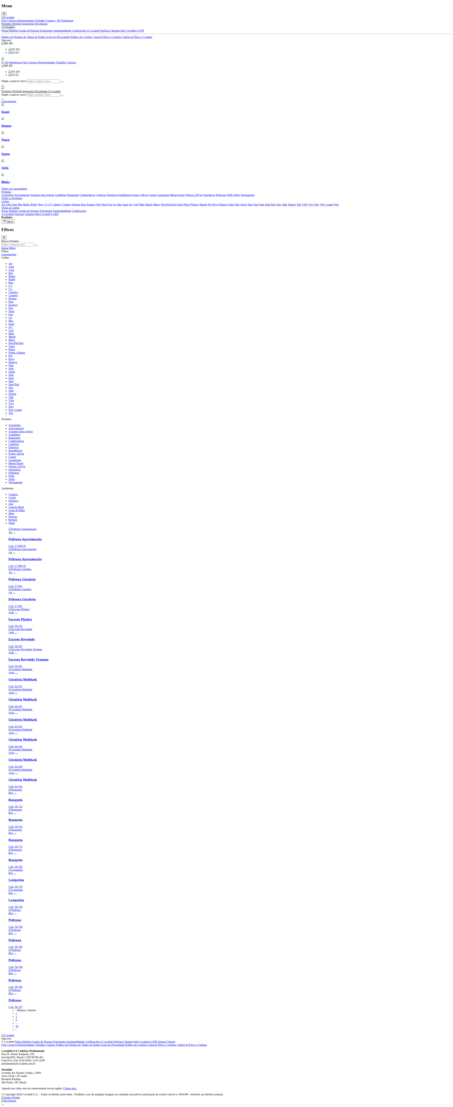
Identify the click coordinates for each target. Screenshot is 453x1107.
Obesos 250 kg (194, 195)
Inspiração (28, 23)
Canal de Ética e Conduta (107, 37)
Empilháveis (124, 195)
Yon (336, 204)
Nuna (179, 204)
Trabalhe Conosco (45, 20)
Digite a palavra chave (13, 81)
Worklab (17, 23)
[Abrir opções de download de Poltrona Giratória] (14, 573)
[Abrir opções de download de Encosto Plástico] (16, 613)
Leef (136, 204)
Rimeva (223, 204)
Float (104, 204)
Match (149, 204)
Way (316, 204)
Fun (110, 204)
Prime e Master (199, 204)
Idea (119, 204)
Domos (76, 204)
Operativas (209, 195)
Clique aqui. (70, 1088)
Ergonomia (46, 30)
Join (10, 503)
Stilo (284, 204)
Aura (14, 204)
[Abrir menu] (2, 85)
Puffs (230, 195)
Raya (216, 204)
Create (12, 497)
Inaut (125, 204)
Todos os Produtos (11, 198)
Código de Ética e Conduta (137, 37)
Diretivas (112, 195)
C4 (49, 204)
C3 (45, 204)
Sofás (237, 195)
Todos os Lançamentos (14, 188)
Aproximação (21, 195)
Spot (256, 204)
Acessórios (7, 195)
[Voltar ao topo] (2, 1104)
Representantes (26, 20)
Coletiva (56, 204)
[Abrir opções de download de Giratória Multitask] (16, 673)
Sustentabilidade (62, 30)
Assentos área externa (42, 195)
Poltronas (221, 195)
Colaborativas (87, 195)
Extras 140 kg (140, 195)
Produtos (6, 23)
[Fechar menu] (4, 14)
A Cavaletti (93, 30)
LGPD (140, 30)
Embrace (13, 500)
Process (12, 516)
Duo (83, 204)
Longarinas (163, 195)
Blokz (26, 204)
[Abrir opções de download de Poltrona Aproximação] (14, 533)
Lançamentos (8, 254)
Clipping (115, 30)
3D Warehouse (13, 62)
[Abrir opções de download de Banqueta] (15, 793)
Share (11, 523)
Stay (278, 204)
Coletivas (101, 195)
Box (40, 204)
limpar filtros (8, 248)
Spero (243, 204)
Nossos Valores (166, 1041)
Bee (20, 204)
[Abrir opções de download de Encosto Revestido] (16, 633)
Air (3, 204)
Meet (11, 513)
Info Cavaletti (128, 30)
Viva (311, 204)
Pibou (186, 204)
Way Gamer (327, 204)
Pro (210, 204)
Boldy (34, 204)
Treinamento (247, 195)
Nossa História (10, 30)
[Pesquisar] (62, 82)
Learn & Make (16, 510)
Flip (98, 204)
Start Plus (270, 204)
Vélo (305, 204)
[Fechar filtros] (4, 238)
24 (17, 1026)
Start (261, 204)
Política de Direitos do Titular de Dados (23, 37)
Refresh (12, 519)
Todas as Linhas (10, 207)
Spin (250, 204)
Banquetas (73, 195)
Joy (131, 204)
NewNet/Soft (168, 204)
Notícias (105, 30)
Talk (298, 204)
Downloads (41, 23)
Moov (156, 204)
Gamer (152, 195)
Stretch (292, 204)
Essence (91, 204)
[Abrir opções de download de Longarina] (15, 874)
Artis (8, 204)
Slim (231, 204)
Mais (142, 204)
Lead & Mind (16, 507)
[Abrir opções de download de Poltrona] (15, 914)
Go (114, 204)
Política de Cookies (81, 37)
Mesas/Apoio (177, 195)
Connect (66, 204)
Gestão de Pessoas (29, 30)
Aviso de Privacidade (58, 37)
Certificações (79, 30)
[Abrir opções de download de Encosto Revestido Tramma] (16, 653)
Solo (237, 204)
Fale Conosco (9, 20)
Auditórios (61, 195)
